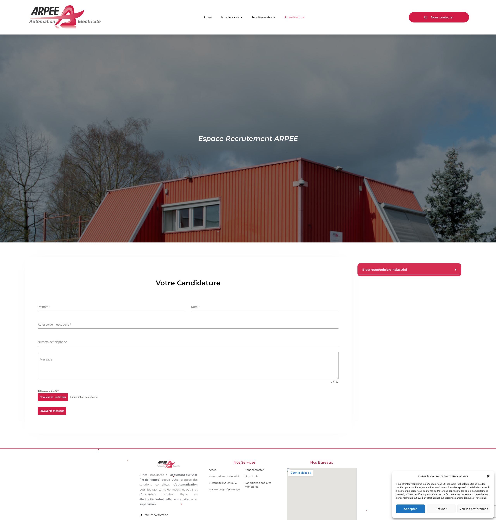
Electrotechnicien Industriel (384, 270)
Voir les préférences (474, 509)
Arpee (207, 17)
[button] (488, 476)
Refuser (441, 509)
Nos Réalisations (263, 17)
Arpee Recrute (294, 17)
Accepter (410, 509)
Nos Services (230, 17)
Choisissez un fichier (53, 397)
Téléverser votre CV (48, 391)
